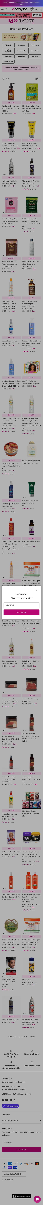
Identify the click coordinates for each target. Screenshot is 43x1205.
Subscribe (21, 612)
